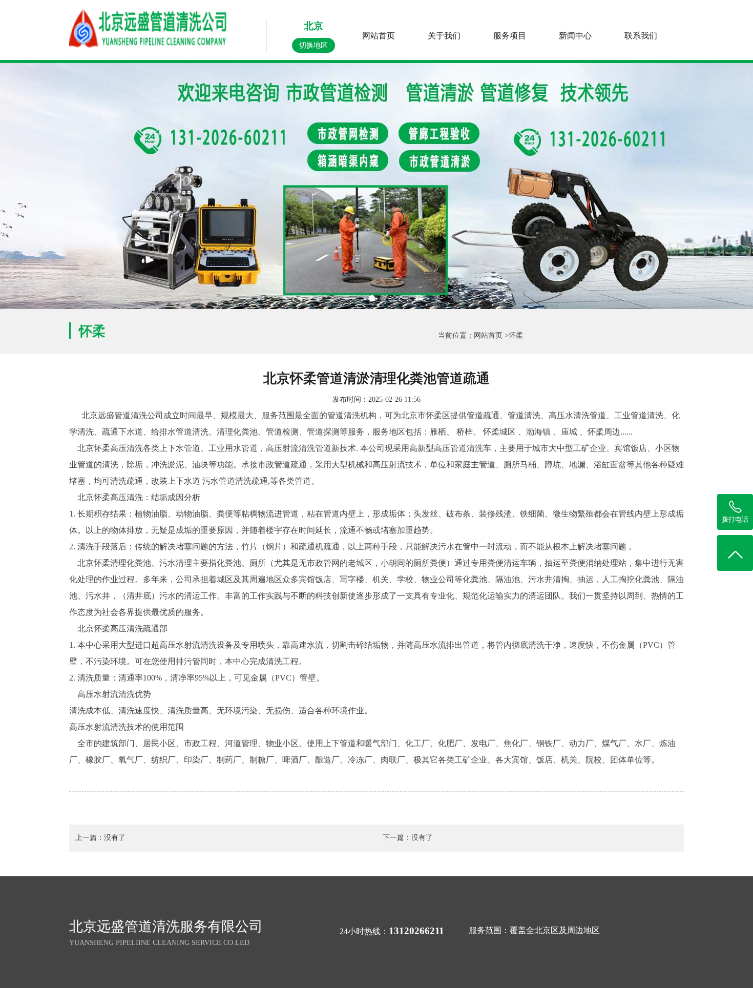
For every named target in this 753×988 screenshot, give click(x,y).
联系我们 (640, 35)
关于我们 (444, 35)
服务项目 (509, 35)
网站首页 (378, 35)
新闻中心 (575, 35)
